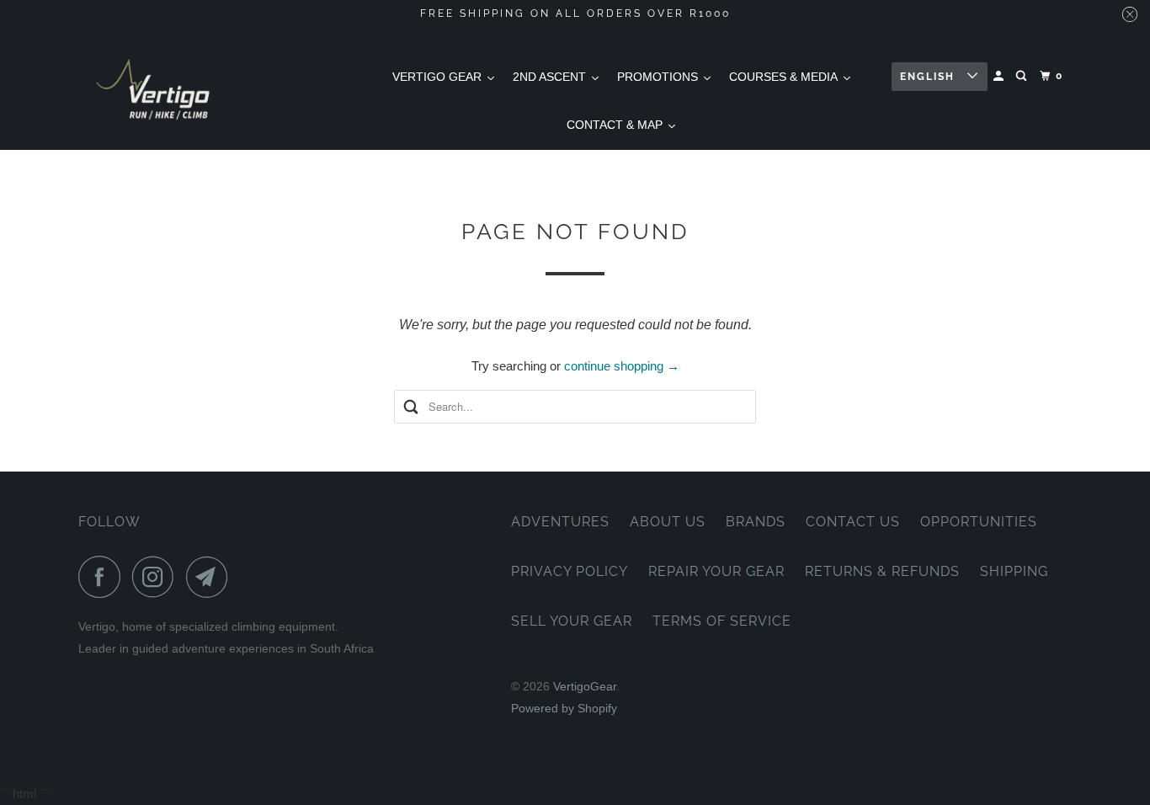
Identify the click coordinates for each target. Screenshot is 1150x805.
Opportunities (978, 522)
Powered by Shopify (564, 708)
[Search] (1023, 76)
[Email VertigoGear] (211, 577)
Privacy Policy (569, 571)
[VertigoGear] (154, 88)
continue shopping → (621, 366)
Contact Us (853, 522)
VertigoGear (584, 686)
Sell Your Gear (571, 621)
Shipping (1014, 571)
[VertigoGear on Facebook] (103, 577)
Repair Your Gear (716, 571)
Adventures (560, 522)
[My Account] (1000, 76)
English (929, 77)
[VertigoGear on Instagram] (157, 577)
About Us (667, 522)
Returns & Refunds (882, 571)
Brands (755, 522)
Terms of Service (721, 621)
